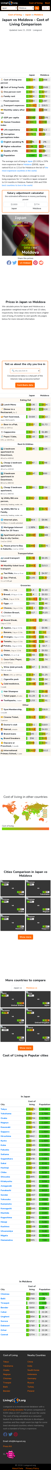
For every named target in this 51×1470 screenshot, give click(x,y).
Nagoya (4, 1122)
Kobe (3, 1145)
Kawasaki (5, 1127)
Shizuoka (5, 1176)
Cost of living (35, 3)
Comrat (4, 1334)
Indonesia (32, 1374)
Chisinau (5, 1294)
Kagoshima (6, 1217)
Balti (3, 1298)
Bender (4, 1307)
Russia (30, 1382)
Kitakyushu (6, 1181)
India (29, 1366)
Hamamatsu (7, 1240)
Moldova (38, 14)
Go (37, 8)
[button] (9, 262)
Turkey (30, 1386)
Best (47, 3)
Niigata (4, 1235)
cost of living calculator (13, 1409)
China (30, 1361)
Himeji (4, 1222)
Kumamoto (6, 1204)
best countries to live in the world (17, 185)
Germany (31, 1378)
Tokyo (4, 1109)
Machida (5, 1213)
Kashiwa (5, 1226)
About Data (17, 1468)
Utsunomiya (7, 1231)
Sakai (3, 1163)
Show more (25, 937)
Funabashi (6, 1190)
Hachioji (5, 1167)
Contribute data (25, 385)
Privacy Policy (32, 1468)
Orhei (3, 1330)
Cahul (3, 1312)
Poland (30, 1391)
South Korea (33, 1370)
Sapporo (5, 1131)
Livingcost (37, 30)
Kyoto (4, 1140)
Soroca (4, 1321)
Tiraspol (5, 1303)
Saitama (5, 1154)
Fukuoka (5, 1149)
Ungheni (5, 1316)
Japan (28, 14)
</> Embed (25, 262)
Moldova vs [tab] (31, 987)
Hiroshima (6, 1136)
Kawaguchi (6, 1208)
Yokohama (6, 1113)
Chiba (3, 1172)
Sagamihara (7, 1158)
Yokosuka (5, 1199)
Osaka (4, 1118)
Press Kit (7, 1446)
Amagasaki (6, 1186)
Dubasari (5, 1325)
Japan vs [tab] (18, 987)
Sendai (4, 1195)
